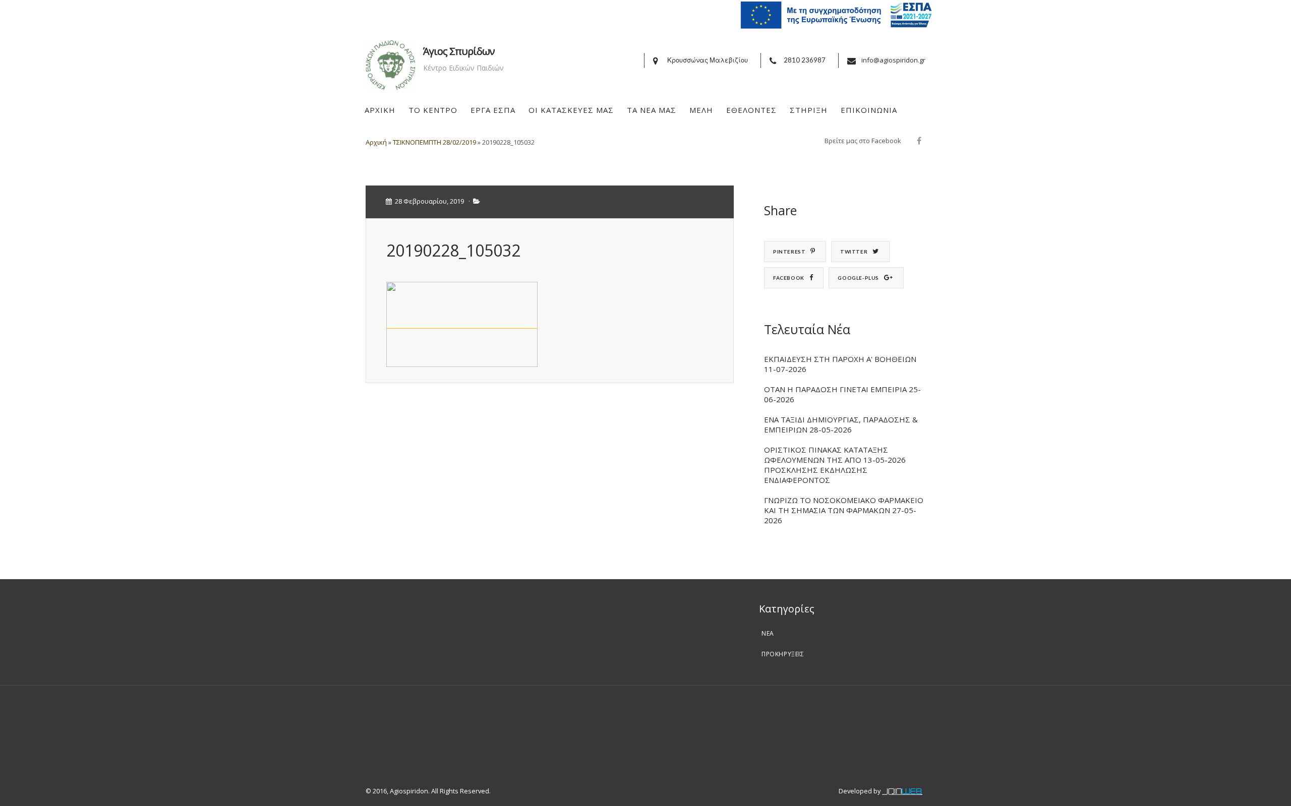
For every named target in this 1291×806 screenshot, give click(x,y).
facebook (788, 278)
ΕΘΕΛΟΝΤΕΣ (751, 110)
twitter (853, 252)
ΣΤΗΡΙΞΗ (809, 110)
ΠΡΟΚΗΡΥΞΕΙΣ (782, 654)
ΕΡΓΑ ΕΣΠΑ (493, 110)
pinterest (789, 252)
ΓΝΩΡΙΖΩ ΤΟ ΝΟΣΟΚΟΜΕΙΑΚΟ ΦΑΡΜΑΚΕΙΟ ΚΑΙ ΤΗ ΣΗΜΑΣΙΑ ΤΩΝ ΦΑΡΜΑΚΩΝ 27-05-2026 (843, 510)
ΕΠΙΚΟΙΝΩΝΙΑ (869, 110)
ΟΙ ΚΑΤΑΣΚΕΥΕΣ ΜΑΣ (571, 110)
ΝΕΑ (767, 633)
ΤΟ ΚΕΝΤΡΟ (432, 110)
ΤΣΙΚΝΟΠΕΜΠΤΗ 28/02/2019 (434, 142)
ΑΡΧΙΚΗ (380, 110)
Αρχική (376, 142)
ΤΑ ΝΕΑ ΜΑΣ (651, 110)
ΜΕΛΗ (701, 110)
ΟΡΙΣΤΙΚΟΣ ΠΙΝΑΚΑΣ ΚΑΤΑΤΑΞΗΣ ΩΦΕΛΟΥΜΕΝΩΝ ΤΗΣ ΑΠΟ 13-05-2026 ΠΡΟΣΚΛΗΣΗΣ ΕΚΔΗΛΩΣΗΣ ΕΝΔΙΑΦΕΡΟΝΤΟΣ (835, 465)
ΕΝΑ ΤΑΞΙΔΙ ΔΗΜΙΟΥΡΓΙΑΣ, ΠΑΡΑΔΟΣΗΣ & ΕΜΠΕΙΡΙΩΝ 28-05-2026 (841, 424)
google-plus (858, 278)
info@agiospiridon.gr (893, 60)
